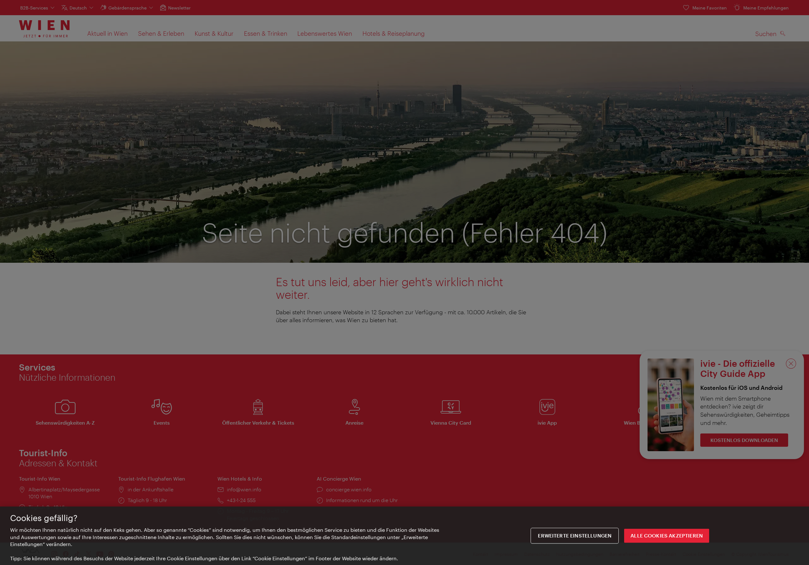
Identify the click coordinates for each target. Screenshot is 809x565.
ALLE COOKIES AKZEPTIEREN (666, 536)
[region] (404, 536)
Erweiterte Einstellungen (574, 536)
